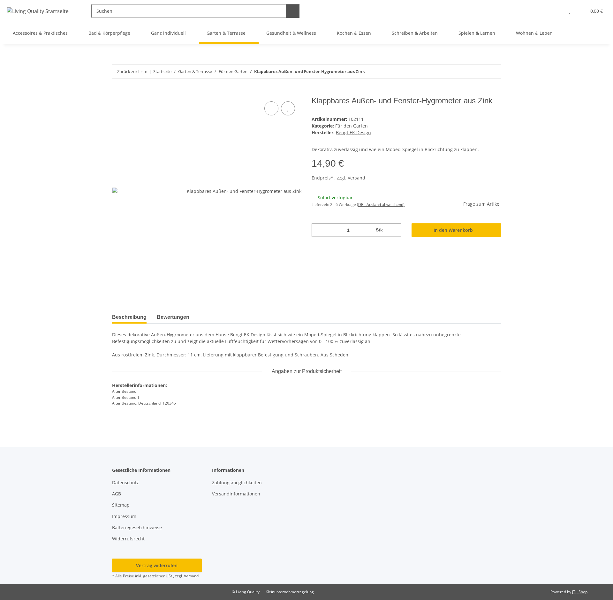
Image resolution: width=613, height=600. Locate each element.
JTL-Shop (579, 592)
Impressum (124, 516)
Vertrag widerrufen (157, 565)
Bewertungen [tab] (173, 317)
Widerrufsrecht (128, 539)
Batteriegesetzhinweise (137, 527)
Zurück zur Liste (132, 71)
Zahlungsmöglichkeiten (237, 482)
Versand (356, 178)
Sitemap (121, 505)
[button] (557, 11)
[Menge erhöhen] (394, 230)
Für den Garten (351, 126)
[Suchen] (292, 11)
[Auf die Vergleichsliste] (271, 108)
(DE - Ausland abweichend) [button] (381, 204)
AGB (116, 494)
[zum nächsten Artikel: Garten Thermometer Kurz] (494, 71)
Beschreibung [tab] (129, 317)
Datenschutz (125, 482)
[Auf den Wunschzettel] (288, 108)
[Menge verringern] (319, 230)
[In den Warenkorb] (117, 92)
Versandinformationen (236, 494)
